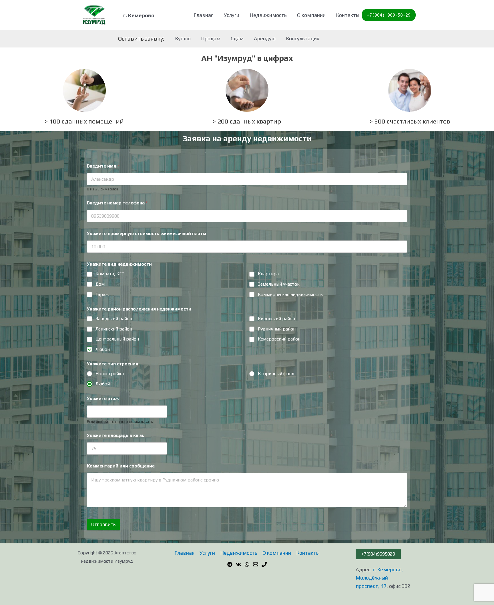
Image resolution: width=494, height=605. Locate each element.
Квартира (268, 273)
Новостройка (109, 373)
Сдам (237, 38)
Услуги (231, 15)
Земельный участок (279, 284)
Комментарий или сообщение (121, 466)
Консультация (302, 38)
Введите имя (103, 166)
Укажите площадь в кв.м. (115, 435)
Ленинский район (113, 329)
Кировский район (276, 318)
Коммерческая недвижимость (290, 294)
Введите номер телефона (117, 203)
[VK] (238, 564)
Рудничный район (277, 329)
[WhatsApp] (247, 564)
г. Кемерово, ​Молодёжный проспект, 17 (380, 577)
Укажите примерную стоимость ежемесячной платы (146, 233)
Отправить (103, 524)
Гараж (102, 294)
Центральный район (117, 339)
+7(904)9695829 (378, 554)
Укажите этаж (103, 398)
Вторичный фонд (276, 373)
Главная (204, 15)
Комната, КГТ (110, 273)
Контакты (347, 15)
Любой (102, 349)
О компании (311, 15)
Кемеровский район (279, 339)
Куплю (183, 38)
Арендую (265, 38)
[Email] (255, 564)
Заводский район (113, 318)
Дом (100, 284)
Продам (210, 38)
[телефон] (264, 564)
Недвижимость (268, 15)
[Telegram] (229, 564)
